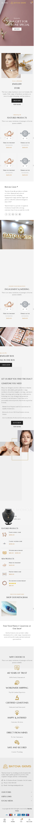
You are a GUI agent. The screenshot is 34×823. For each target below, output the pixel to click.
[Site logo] (18, 3)
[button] (7, 138)
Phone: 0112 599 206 (10, 783)
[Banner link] (17, 516)
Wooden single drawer (16, 550)
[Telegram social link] (19, 214)
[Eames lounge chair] (4, 534)
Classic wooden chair (15, 541)
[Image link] (17, 766)
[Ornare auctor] (25, 133)
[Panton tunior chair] (4, 574)
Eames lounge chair (15, 532)
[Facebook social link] (6, 214)
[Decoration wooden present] (4, 583)
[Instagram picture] (9, 608)
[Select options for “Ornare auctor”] (23, 138)
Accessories (9, 145)
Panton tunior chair (15, 572)
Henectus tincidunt (9, 143)
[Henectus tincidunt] (9, 133)
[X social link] (9, 214)
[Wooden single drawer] (4, 553)
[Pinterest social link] (13, 214)
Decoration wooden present (17, 581)
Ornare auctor (25, 143)
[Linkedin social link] (16, 214)
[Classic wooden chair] (4, 543)
